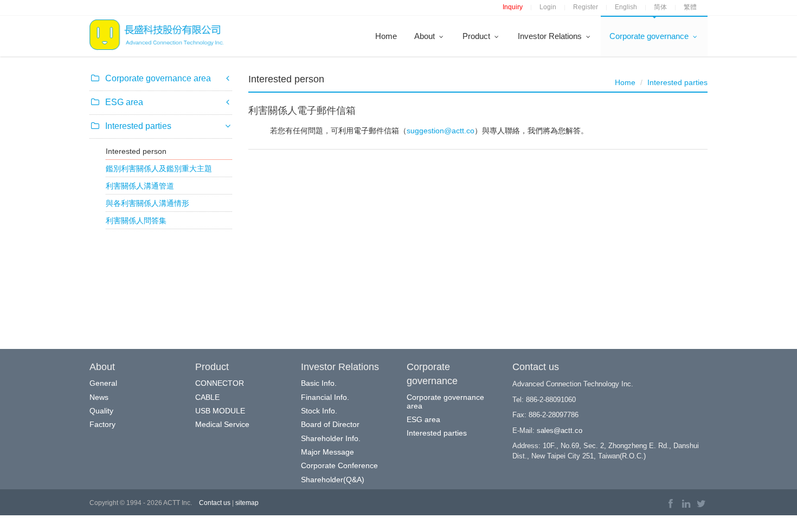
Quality (101, 410)
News (98, 397)
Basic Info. (319, 383)
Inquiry (513, 7)
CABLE (207, 397)
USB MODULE (220, 410)
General (103, 383)
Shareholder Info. (331, 438)
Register (585, 7)
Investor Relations (551, 36)
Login (547, 7)
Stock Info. (319, 410)
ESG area (423, 419)
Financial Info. (325, 397)
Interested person (136, 151)
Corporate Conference (339, 465)
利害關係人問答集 (136, 220)
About (425, 36)
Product (477, 36)
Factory (102, 424)
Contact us (214, 503)
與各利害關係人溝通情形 (147, 203)
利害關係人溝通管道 (140, 186)
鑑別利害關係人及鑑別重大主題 (159, 168)
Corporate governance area (445, 401)
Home (386, 36)
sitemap (247, 503)
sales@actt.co (559, 430)
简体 (660, 7)
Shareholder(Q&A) (332, 479)
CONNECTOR (219, 383)
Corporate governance (650, 36)
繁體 (690, 7)
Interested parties (677, 82)
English (626, 7)
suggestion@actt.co (440, 130)
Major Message (327, 452)
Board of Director (330, 424)
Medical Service (222, 424)
